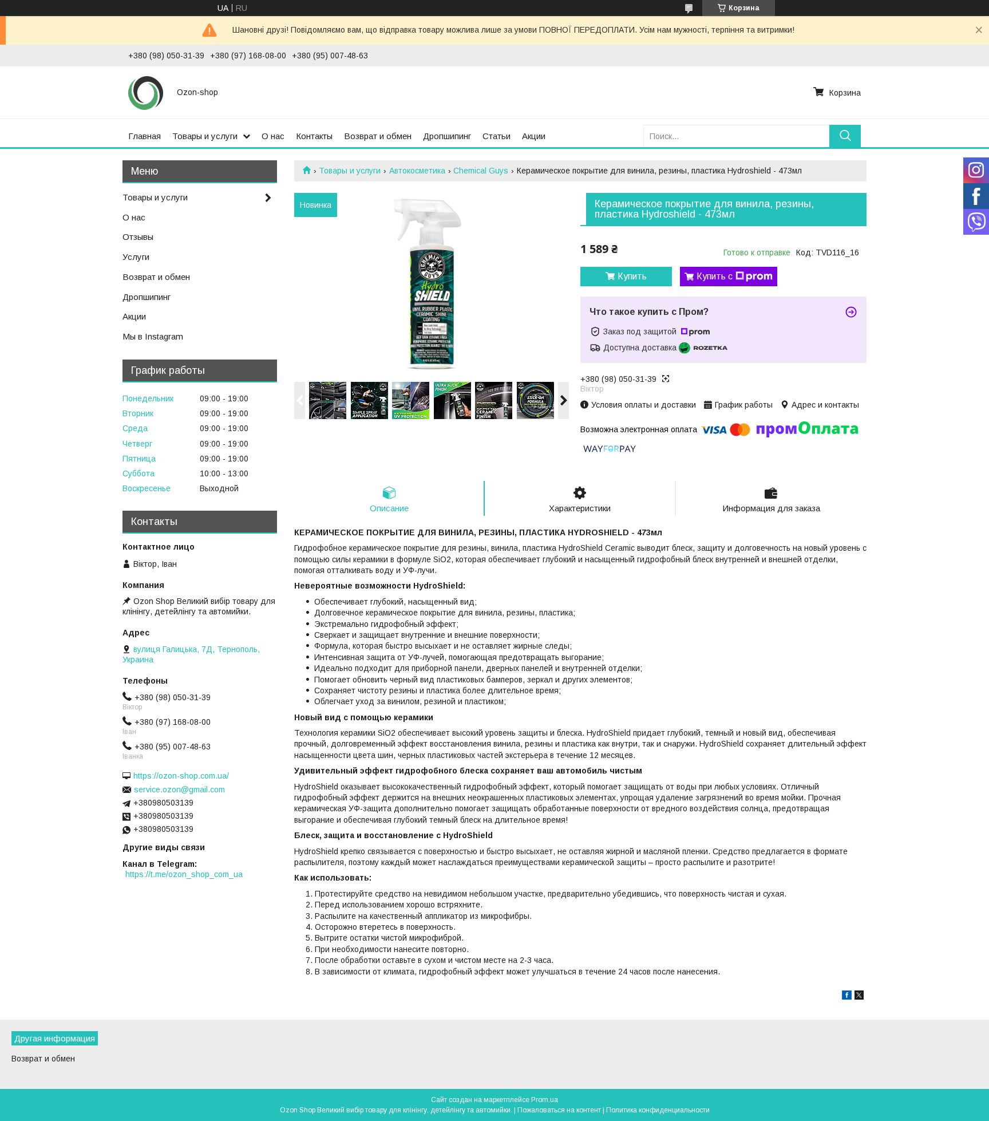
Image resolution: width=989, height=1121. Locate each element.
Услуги (135, 257)
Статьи (496, 136)
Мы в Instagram (152, 336)
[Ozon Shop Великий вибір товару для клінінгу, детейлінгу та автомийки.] (145, 92)
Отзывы (137, 237)
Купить (632, 276)
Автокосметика (417, 170)
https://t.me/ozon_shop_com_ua (184, 874)
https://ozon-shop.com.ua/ (181, 775)
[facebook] (847, 996)
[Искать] (845, 136)
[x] (859, 996)
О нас (273, 136)
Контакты (314, 136)
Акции (533, 136)
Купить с (715, 276)
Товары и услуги (205, 136)
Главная (144, 136)
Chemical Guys (480, 170)
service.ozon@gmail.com (179, 789)
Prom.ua (544, 1100)
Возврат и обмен (378, 136)
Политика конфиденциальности (658, 1110)
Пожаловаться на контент (559, 1110)
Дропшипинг (447, 136)
